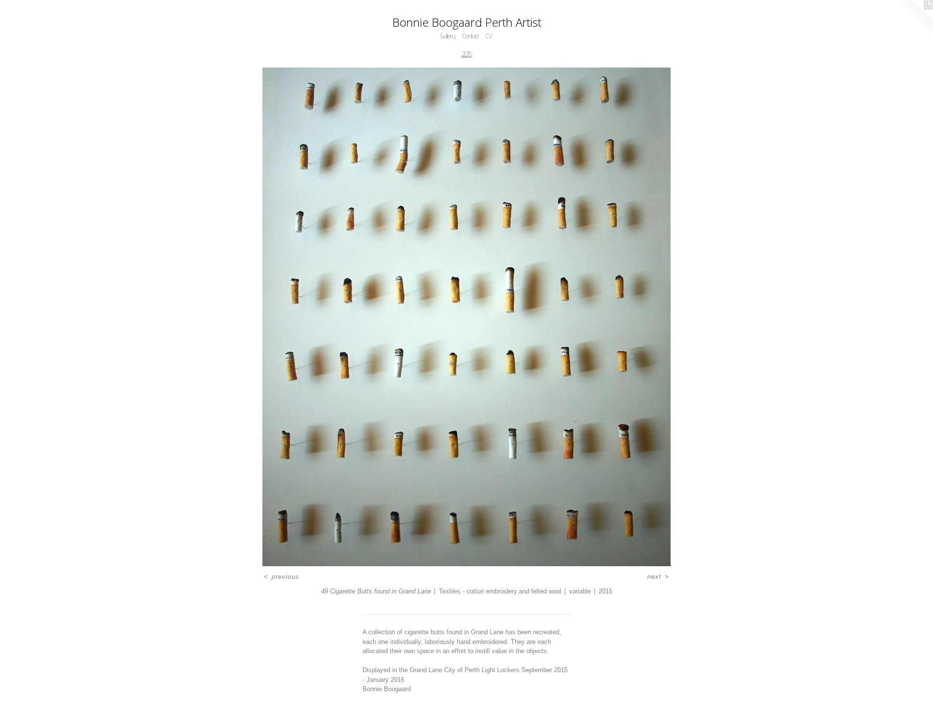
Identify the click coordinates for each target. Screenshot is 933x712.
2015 (467, 54)
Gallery (448, 36)
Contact (471, 36)
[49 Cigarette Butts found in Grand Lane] (466, 317)
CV (489, 36)
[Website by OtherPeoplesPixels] (913, 19)
